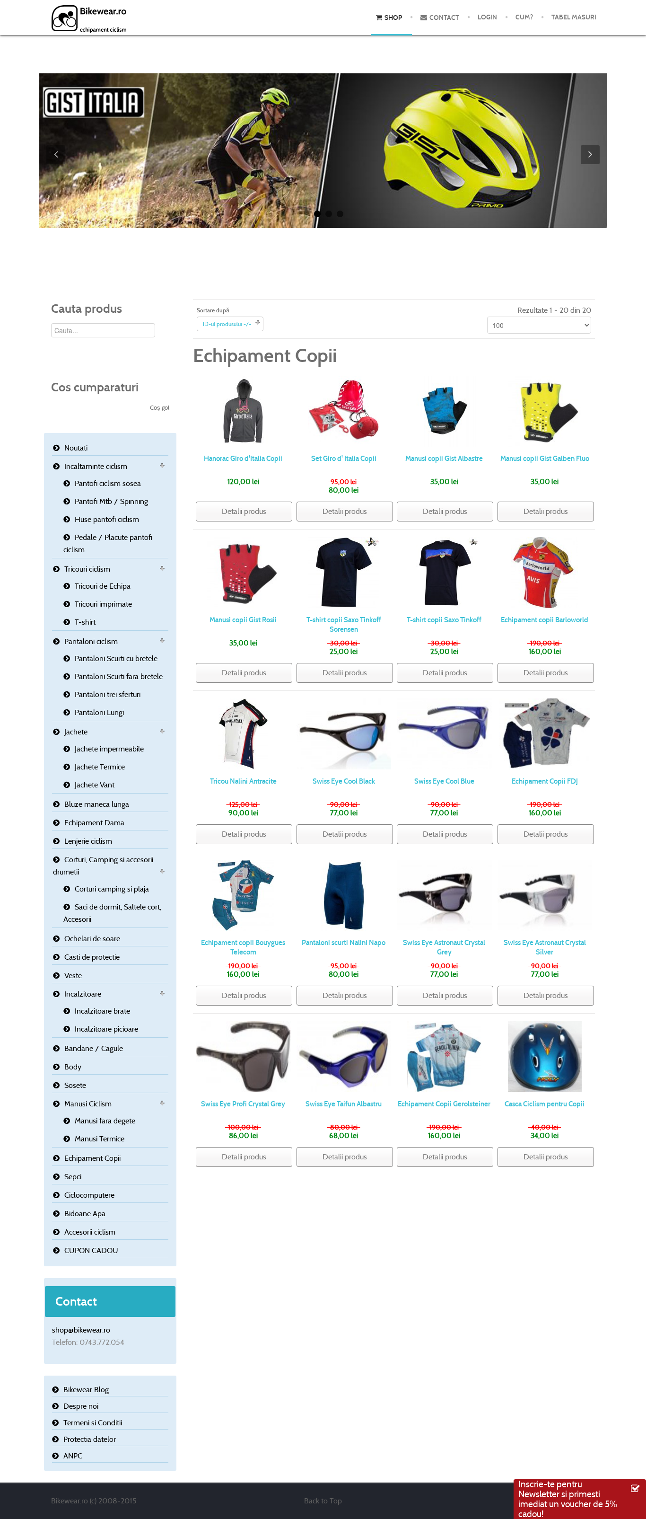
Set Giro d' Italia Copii (343, 458)
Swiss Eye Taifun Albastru (344, 1104)
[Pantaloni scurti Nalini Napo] (343, 894)
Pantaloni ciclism (91, 641)
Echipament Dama (94, 822)
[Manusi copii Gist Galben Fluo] (544, 410)
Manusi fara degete (105, 1120)
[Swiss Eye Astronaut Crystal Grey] (444, 894)
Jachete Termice (100, 766)
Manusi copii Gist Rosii (243, 620)
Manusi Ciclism (88, 1103)
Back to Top (323, 1500)
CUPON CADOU (91, 1250)
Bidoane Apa (84, 1213)
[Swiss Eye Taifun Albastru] (344, 1055)
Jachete (75, 731)
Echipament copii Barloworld (544, 620)
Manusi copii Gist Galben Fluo (544, 458)
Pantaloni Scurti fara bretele (119, 676)
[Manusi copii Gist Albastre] (444, 410)
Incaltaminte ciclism (95, 466)
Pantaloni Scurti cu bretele (116, 658)
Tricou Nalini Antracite (243, 781)
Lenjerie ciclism (88, 841)
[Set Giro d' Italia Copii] (343, 410)
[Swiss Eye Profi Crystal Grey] (243, 1055)
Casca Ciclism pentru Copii (545, 1104)
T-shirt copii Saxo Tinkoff (444, 620)
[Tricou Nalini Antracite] (243, 733)
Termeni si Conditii (92, 1422)
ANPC (72, 1455)
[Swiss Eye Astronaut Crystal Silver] (545, 894)
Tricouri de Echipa (103, 586)
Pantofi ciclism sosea (108, 483)
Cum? (524, 17)
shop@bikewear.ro (81, 1329)
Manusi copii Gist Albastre (444, 458)
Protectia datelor (89, 1439)
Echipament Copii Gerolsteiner (444, 1104)
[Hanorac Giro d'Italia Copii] (243, 410)
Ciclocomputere (89, 1195)
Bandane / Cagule (93, 1048)
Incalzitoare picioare (106, 1028)
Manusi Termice (99, 1138)
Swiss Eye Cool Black (344, 781)
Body (72, 1066)
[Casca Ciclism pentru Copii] (545, 1055)
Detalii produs (244, 511)
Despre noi (80, 1406)
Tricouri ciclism (87, 569)
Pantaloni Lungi (99, 712)
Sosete (75, 1085)
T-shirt (85, 622)
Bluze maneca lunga (96, 804)
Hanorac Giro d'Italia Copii (243, 458)
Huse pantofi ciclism (107, 519)
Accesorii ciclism (89, 1232)
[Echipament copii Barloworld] (544, 571)
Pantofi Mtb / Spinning (111, 501)
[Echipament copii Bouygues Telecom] (243, 894)
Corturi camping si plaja (112, 888)
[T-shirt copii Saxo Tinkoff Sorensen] (343, 571)
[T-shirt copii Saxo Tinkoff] (444, 571)
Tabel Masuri (573, 17)
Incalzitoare (82, 993)
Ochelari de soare (92, 938)
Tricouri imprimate (103, 604)
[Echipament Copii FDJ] (544, 733)
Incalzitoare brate (102, 1011)
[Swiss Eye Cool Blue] (444, 733)
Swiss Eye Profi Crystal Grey (243, 1104)
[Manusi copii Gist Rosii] (243, 571)
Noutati (75, 447)
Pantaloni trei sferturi (107, 694)
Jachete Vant (94, 784)
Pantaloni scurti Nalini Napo (343, 942)
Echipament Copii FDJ (545, 781)
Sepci (72, 1176)
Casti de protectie (92, 957)
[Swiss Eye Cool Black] (344, 733)
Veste (73, 975)
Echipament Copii (92, 1158)
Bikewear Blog (86, 1389)
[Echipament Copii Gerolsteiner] (444, 1055)
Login (487, 17)
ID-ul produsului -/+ (227, 323)
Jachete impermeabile (109, 748)
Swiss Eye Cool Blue (444, 781)
